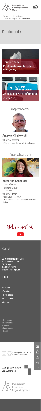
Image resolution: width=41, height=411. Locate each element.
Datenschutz (8, 323)
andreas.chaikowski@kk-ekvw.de (21, 143)
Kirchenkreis (8, 295)
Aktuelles (7, 287)
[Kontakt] (38, 362)
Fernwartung (8, 328)
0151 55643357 (14, 197)
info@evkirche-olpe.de (11, 270)
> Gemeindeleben (17, 16)
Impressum (7, 320)
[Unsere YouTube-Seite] (20, 234)
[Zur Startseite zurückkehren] (15, 3)
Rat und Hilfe (8, 298)
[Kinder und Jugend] (38, 357)
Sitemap (6, 325)
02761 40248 (11, 194)
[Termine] (38, 346)
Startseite (6, 16)
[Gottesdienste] (38, 351)
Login (5, 331)
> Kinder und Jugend (10, 19)
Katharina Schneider (15, 181)
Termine (6, 291)
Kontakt (6, 302)
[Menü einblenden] (35, 7)
